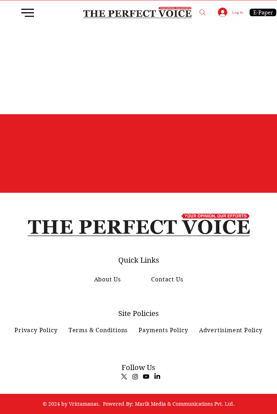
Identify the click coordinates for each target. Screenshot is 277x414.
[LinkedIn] (157, 376)
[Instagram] (135, 376)
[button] (202, 12)
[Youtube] (146, 376)
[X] (124, 376)
